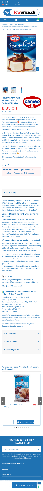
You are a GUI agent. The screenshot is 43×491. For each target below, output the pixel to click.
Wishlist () (18, 4)
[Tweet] (5, 165)
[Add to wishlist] (6, 378)
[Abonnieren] (38, 449)
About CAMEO (10, 341)
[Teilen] (2, 165)
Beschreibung (10, 192)
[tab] (21, 193)
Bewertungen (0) (11, 349)
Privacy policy (15, 2)
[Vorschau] (6, 382)
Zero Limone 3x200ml (19, 413)
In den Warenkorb (26, 485)
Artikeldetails (10, 333)
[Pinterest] (8, 165)
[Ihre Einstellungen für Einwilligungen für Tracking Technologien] (39, 486)
